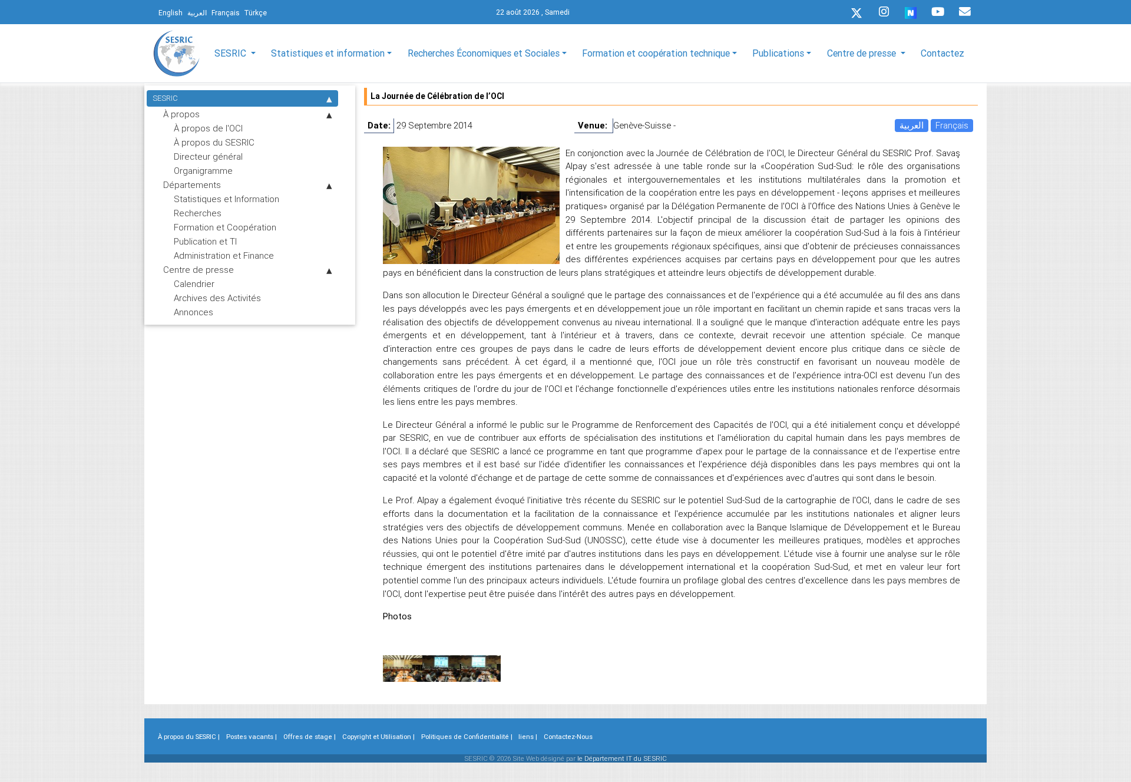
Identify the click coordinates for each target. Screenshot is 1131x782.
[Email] (965, 12)
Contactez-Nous (568, 736)
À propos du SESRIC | (189, 736)
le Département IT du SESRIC (622, 758)
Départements (192, 184)
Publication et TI (205, 241)
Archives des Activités (217, 297)
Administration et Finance (224, 255)
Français (951, 125)
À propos (181, 114)
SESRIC (165, 98)
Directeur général (208, 156)
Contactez (942, 53)
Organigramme (203, 170)
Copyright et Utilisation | (378, 736)
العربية (911, 125)
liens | (527, 736)
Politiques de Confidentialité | (466, 736)
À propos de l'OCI (208, 128)
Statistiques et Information (226, 198)
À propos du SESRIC (214, 142)
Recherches (197, 213)
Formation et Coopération (225, 227)
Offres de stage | (309, 736)
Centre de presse (198, 269)
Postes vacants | (251, 736)
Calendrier (194, 283)
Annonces (193, 312)
